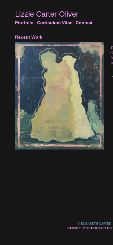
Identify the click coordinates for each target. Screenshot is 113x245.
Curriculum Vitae (55, 22)
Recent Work (28, 37)
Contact (84, 22)
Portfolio (25, 22)
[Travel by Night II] (59, 96)
